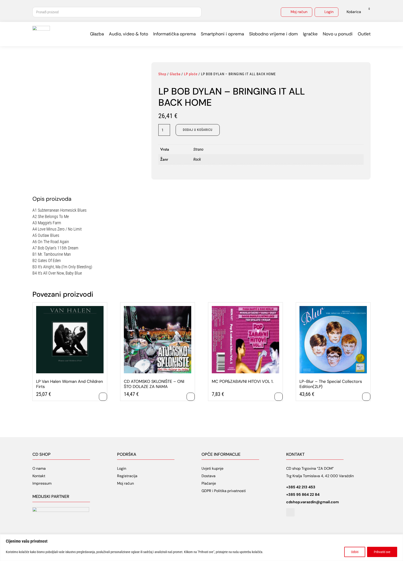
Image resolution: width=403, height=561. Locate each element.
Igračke (310, 34)
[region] (201, 547)
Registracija (127, 475)
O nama (39, 468)
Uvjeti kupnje (212, 468)
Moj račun (299, 11)
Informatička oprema (174, 34)
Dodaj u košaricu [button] (103, 397)
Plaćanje (209, 483)
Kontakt (38, 475)
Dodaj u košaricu (197, 130)
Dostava (208, 475)
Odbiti (354, 552)
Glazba (97, 34)
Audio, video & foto (128, 34)
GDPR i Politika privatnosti (224, 490)
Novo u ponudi (338, 34)
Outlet (364, 34)
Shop (162, 74)
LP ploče (191, 74)
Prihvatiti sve (382, 552)
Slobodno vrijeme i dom (273, 34)
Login (329, 11)
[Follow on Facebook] (290, 512)
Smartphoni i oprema (222, 34)
